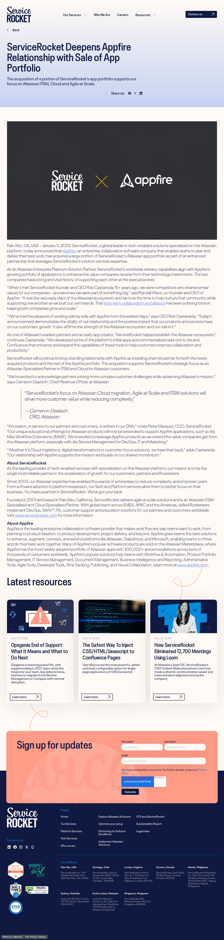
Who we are (68, 845)
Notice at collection (12, 936)
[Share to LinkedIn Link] (140, 93)
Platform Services (71, 831)
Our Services (72, 14)
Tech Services (69, 838)
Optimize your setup (111, 823)
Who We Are (102, 14)
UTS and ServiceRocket (150, 816)
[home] (19, 14)
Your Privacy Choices (35, 936)
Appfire (69, 250)
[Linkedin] (9, 847)
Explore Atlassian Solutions (115, 816)
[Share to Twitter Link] (135, 93)
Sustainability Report (149, 823)
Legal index (143, 831)
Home (64, 816)
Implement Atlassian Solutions (111, 842)
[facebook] (15, 847)
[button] (75, 14)
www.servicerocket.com (36, 515)
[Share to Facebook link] (129, 93)
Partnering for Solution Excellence (112, 832)
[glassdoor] (32, 847)
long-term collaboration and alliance (134, 302)
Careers (122, 14)
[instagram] (21, 847)
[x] (27, 847)
